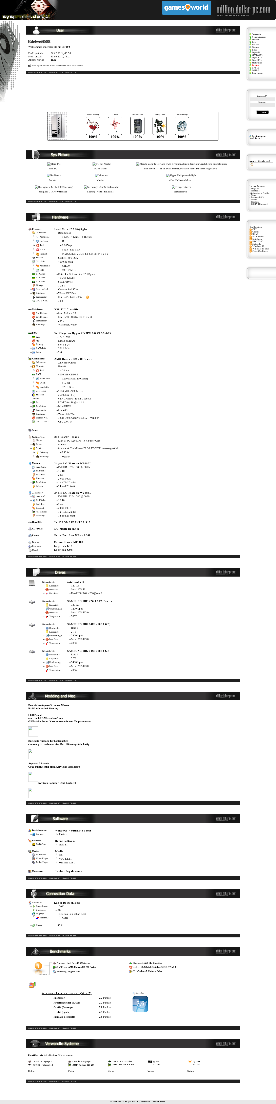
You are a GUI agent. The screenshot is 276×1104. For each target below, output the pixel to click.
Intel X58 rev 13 (67, 313)
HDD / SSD (257, 241)
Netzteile (256, 244)
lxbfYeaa (255, 191)
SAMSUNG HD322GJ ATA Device (90, 601)
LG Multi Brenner (66, 528)
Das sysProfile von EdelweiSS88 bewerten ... (59, 65)
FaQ (254, 42)
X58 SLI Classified (67, 309)
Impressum (257, 73)
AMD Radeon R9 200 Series (73, 358)
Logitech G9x (63, 549)
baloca (254, 200)
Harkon (255, 202)
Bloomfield (64, 232)
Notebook (257, 239)
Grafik (255, 232)
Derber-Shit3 (257, 197)
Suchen (255, 39)
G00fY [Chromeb (259, 204)
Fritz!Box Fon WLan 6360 (72, 535)
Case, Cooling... (260, 251)
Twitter (255, 47)
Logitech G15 (63, 545)
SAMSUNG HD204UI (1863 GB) (89, 624)
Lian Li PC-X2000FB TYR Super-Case (79, 440)
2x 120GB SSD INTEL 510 (72, 522)
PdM (254, 50)
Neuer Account (259, 37)
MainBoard (257, 237)
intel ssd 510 (76, 581)
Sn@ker (255, 188)
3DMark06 (257, 55)
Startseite (256, 34)
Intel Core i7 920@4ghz (70, 229)
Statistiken (257, 63)
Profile (255, 44)
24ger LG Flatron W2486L (73, 463)
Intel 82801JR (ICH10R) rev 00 (75, 316)
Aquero (62, 444)
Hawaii (62, 366)
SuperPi (256, 52)
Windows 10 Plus (260, 249)
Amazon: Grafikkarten (153, 1102)
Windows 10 (258, 246)
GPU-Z (255, 70)
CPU (254, 229)
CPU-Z (255, 68)
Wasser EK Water (67, 293)
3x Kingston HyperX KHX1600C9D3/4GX (83, 333)
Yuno (253, 195)
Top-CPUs (257, 57)
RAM (255, 234)
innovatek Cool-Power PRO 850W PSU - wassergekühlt (88, 448)
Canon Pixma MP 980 (69, 542)
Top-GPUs (257, 60)
